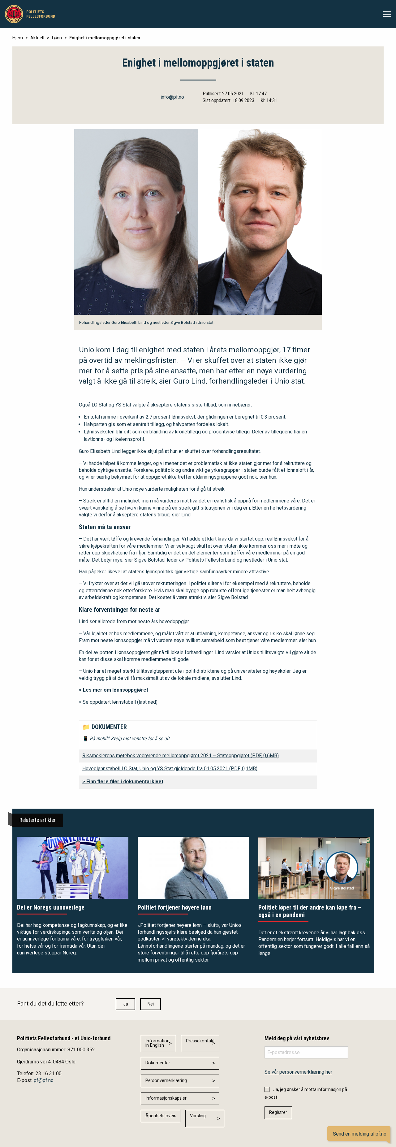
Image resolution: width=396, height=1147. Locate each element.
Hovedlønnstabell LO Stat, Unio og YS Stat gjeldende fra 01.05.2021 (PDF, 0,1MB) (169, 768)
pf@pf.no (44, 1080)
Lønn (57, 38)
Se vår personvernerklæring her (298, 1072)
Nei (151, 1003)
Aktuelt (37, 38)
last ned (147, 702)
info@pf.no (172, 97)
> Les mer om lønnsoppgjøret (113, 690)
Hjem (17, 38)
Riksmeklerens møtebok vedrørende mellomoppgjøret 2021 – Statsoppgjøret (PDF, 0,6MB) (180, 755)
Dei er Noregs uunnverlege (50, 907)
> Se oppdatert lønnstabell (107, 702)
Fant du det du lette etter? (50, 1003)
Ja (125, 1003)
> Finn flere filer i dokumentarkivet (122, 781)
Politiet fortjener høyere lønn (175, 907)
